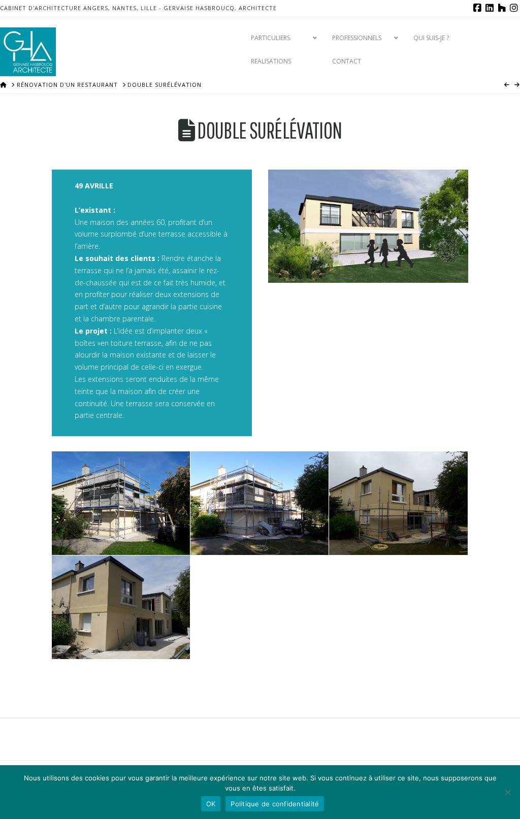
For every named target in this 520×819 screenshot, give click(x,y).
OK (211, 804)
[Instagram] (514, 8)
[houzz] (502, 8)
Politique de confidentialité (275, 804)
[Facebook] (477, 8)
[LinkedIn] (489, 8)
